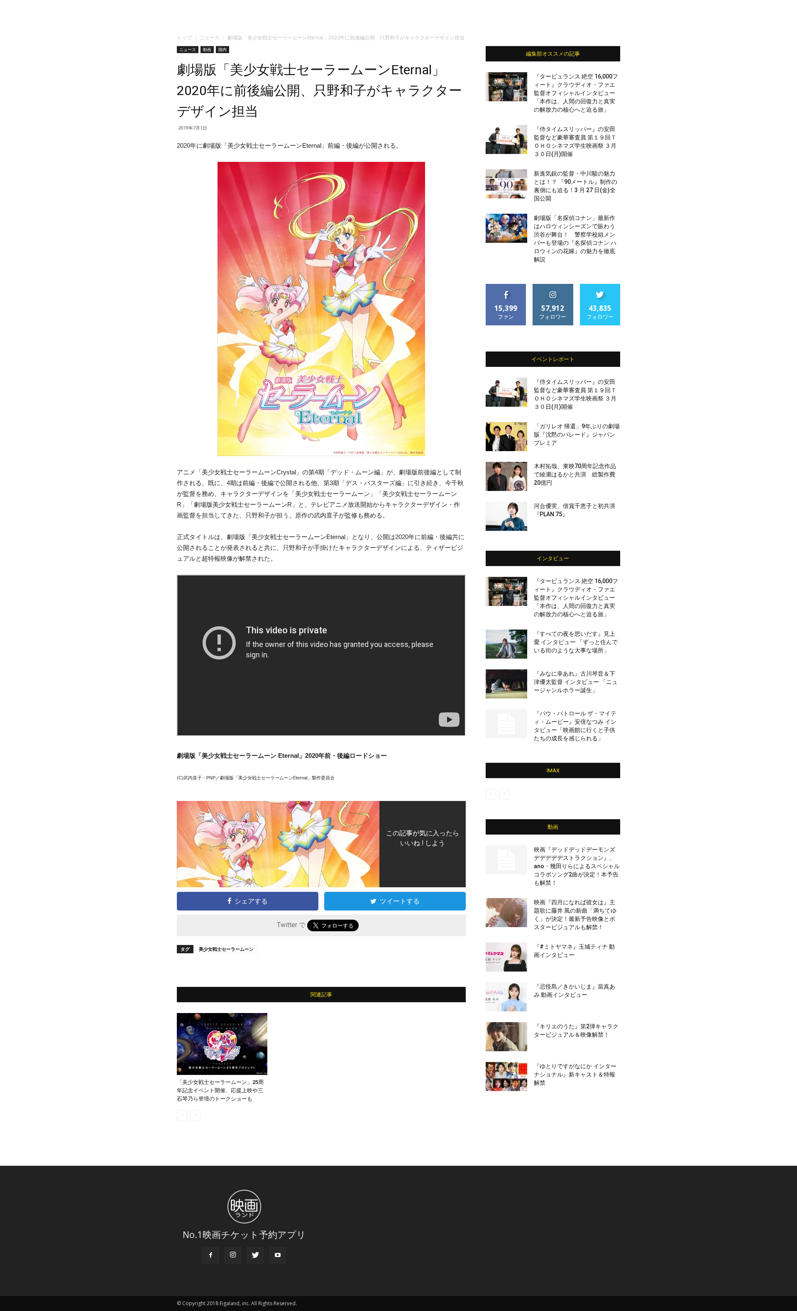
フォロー (553, 287)
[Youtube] (277, 1255)
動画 (207, 49)
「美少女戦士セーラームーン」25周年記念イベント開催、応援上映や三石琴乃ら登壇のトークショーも (220, 1090)
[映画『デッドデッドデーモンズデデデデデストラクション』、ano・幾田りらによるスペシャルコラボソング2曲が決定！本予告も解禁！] (506, 859)
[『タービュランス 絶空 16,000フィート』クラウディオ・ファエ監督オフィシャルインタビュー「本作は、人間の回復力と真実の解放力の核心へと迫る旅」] (506, 86)
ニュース (210, 37)
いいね (506, 287)
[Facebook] (210, 1255)
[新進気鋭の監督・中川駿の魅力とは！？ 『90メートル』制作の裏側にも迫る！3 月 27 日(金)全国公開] (506, 183)
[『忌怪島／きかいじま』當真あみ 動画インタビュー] (506, 996)
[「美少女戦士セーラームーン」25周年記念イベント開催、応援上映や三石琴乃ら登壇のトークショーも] (222, 1044)
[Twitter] (255, 1255)
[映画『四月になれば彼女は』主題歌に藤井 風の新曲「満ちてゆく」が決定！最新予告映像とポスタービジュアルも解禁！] (506, 912)
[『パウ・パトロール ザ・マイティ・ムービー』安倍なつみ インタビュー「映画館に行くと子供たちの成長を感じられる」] (506, 723)
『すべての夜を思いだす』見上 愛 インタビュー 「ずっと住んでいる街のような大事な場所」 (576, 642)
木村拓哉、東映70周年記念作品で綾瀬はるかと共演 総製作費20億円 (575, 474)
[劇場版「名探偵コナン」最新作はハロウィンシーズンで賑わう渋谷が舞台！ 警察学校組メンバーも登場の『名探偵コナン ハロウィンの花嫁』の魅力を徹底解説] (506, 228)
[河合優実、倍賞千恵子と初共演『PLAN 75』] (506, 516)
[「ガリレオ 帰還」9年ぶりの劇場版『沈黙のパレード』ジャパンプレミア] (506, 436)
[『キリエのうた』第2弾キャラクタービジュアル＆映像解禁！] (506, 1036)
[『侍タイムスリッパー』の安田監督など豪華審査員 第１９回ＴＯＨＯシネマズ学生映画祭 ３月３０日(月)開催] (506, 139)
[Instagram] (233, 1255)
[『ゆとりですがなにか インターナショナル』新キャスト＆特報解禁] (506, 1076)
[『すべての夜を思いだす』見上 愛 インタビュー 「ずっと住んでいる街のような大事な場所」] (506, 644)
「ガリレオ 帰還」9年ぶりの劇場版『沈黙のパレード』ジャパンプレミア (577, 434)
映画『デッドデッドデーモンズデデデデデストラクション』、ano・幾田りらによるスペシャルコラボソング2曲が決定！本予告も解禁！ (577, 866)
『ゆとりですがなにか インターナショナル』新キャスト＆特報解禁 (575, 1074)
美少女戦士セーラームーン (226, 949)
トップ (184, 37)
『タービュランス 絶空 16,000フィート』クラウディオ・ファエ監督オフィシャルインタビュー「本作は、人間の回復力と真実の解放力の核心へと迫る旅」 (576, 93)
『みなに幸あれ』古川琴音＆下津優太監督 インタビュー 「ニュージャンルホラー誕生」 (576, 681)
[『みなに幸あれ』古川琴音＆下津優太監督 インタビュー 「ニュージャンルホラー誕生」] (506, 683)
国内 (222, 49)
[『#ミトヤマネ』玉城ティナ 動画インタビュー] (506, 957)
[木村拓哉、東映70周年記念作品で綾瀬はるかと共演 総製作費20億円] (506, 476)
